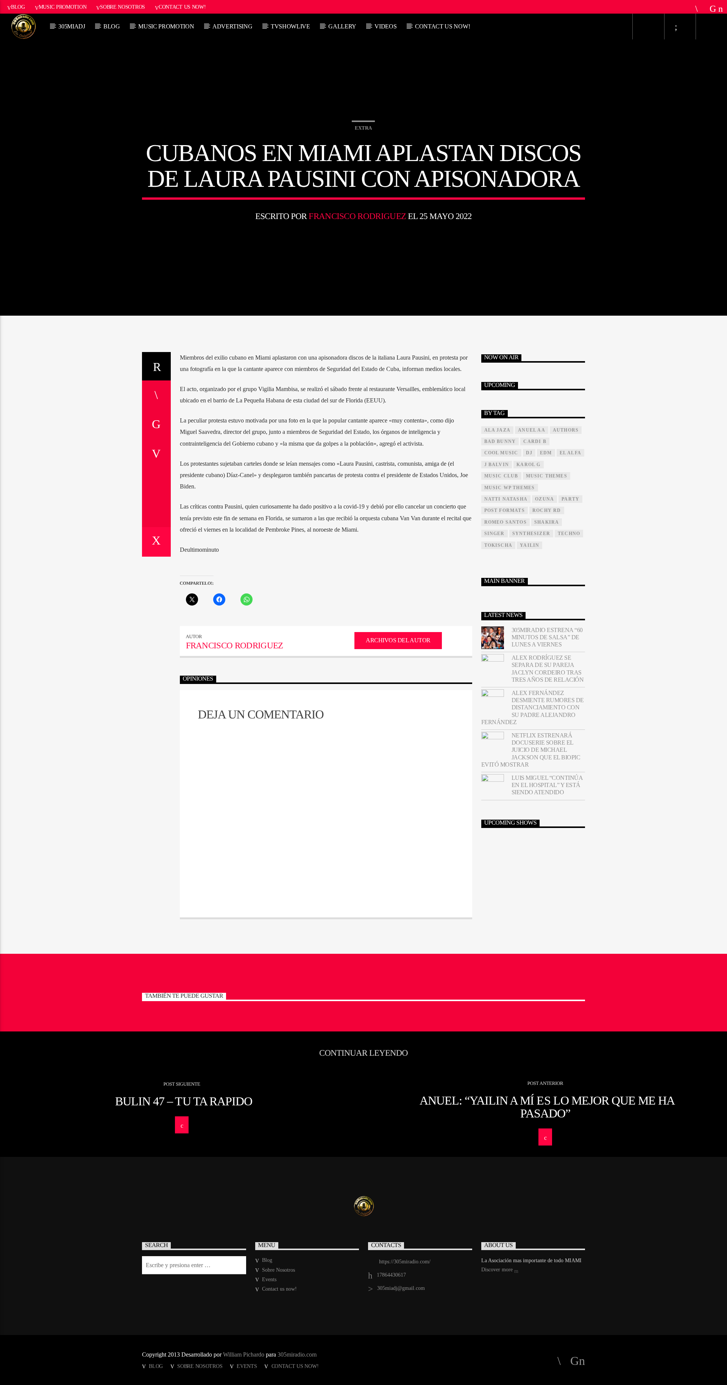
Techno (569, 533)
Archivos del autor (398, 640)
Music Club (501, 476)
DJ (529, 452)
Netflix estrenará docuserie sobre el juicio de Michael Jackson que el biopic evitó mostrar (530, 750)
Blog (18, 7)
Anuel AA (531, 430)
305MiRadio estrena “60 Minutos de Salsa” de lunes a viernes (547, 637)
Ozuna (544, 499)
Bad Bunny (500, 441)
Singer (494, 533)
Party (570, 499)
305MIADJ (71, 26)
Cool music (501, 452)
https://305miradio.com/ (405, 1261)
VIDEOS (385, 26)
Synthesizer (531, 533)
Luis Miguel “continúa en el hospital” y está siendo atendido (547, 785)
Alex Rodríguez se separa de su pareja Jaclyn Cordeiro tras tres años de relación (548, 668)
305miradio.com (297, 1354)
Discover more (497, 1269)
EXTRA (363, 128)
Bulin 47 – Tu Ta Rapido (183, 1101)
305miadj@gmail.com (401, 1288)
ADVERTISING (232, 26)
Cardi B (534, 441)
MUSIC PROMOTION (166, 26)
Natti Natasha (506, 499)
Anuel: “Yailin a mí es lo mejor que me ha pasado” (547, 1107)
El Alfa (570, 452)
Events (269, 1279)
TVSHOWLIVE (290, 26)
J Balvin (496, 464)
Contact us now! (182, 7)
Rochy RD (546, 510)
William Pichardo (243, 1354)
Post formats (504, 510)
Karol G (528, 464)
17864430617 (391, 1275)
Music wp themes (509, 487)
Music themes (546, 476)
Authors (566, 430)
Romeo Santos (505, 522)
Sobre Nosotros (122, 7)
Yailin (529, 545)
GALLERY (342, 26)
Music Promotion (63, 7)
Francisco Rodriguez (357, 216)
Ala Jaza (497, 430)
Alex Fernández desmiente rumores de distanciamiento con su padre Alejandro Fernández (532, 707)
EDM (546, 452)
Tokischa (498, 545)
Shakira (546, 522)
